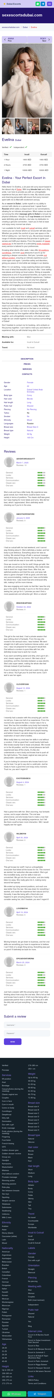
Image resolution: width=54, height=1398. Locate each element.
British (4, 1268)
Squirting (5, 1197)
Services (27, 369)
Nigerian (5, 1309)
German (5, 1282)
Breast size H (33, 1130)
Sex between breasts (10, 1190)
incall (23, 228)
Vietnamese (7, 1339)
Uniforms (5, 1214)
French (5, 1279)
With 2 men (6, 1217)
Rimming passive (9, 1184)
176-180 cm (33, 1065)
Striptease (6, 1204)
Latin (4, 1240)
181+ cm (31, 1069)
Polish (4, 1312)
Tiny (29, 1209)
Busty (30, 1188)
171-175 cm (7, 1383)
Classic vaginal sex (10, 1094)
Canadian (6, 1272)
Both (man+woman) (36, 1300)
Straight (31, 1269)
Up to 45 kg (33, 1077)
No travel (32, 1217)
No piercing (32, 409)
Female (30, 382)
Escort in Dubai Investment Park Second (39, 1341)
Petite (30, 1195)
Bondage (5, 1086)
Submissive (6, 1207)
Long (29, 402)
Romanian (6, 1319)
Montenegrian (8, 1302)
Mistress (5, 1170)
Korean (5, 1295)
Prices (27, 364)
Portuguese (7, 1315)
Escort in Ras (33, 1346)
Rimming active (8, 1180)
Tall (29, 1205)
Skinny (31, 1198)
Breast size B (33, 1110)
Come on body (8, 1108)
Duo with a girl (8, 1125)
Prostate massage (9, 1177)
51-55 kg (31, 1084)
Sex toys (5, 1194)
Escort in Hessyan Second (39, 1368)
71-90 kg (31, 1098)
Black (30, 1158)
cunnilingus (6, 252)
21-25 (4, 1351)
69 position (6, 1079)
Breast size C (32, 427)
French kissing (8, 1143)
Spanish (5, 1326)
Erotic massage (8, 1128)
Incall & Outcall (34, 1243)
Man (30, 1290)
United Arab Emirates (35, 390)
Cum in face (7, 1101)
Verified (5, 1065)
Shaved (30, 406)
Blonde (30, 398)
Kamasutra (6, 1164)
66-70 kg (31, 1094)
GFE (4, 1147)
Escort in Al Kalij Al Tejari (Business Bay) (38, 1357)
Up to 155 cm (7, 1370)
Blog (30, 1326)
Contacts (27, 374)
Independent (33, 1305)
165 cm (30, 437)
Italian (4, 1289)
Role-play (6, 1187)
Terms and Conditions (37, 1383)
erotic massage (43, 243)
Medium (31, 1173)
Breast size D (33, 1117)
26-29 (4, 1355)
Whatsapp (16, 1393)
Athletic (31, 1185)
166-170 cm (7, 1380)
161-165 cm (7, 1377)
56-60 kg (31, 1088)
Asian (4, 1230)
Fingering (6, 1137)
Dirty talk (5, 1118)
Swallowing (6, 1211)
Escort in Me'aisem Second (39, 1371)
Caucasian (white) (9, 1236)
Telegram (41, 1393)
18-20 (4, 1348)
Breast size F (33, 1123)
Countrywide (33, 1221)
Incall (30, 1236)
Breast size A (33, 1106)
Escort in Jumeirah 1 (36, 1352)
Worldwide (32, 1227)
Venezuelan (7, 1336)
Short (30, 1170)
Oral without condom (10, 1174)
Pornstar (5, 1070)
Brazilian (5, 1265)
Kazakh (5, 1292)
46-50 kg (31, 1081)
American (6, 1252)
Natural (30, 430)
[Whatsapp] (38, 4)
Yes (29, 1321)
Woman (31, 1293)
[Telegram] (43, 4)
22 (28, 386)
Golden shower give (10, 1150)
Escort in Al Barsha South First (38, 1336)
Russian (5, 1322)
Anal (4, 1082)
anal (22, 252)
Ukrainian (6, 1332)
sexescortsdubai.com (11, 27)
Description (27, 359)
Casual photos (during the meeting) (12, 1090)
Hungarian (6, 1285)
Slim (30, 1202)
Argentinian (6, 1255)
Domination (6, 1121)
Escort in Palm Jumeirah (38, 1361)
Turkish (5, 1329)
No (28, 416)
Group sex (6, 1157)
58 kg (29, 434)
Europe (31, 1224)
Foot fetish (6, 1140)
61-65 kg (31, 1091)
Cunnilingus (7, 1111)
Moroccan (6, 1305)
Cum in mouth (8, 1104)
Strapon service (8, 1201)
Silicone (31, 1142)
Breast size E (33, 1120)
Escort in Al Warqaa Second (39, 1349)
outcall (32, 228)
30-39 (4, 1358)
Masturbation (7, 1167)
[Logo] (15, 3)
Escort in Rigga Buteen (37, 1364)
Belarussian (7, 1262)
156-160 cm (7, 1373)
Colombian (6, 1275)
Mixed (29, 420)
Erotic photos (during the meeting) (12, 1132)
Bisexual (31, 1272)
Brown (30, 1154)
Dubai (25, 27)
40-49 (4, 1361)
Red (29, 1161)
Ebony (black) (7, 1233)
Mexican (5, 1299)
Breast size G (33, 1127)
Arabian (5, 1226)
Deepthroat (6, 1114)
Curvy (29, 395)
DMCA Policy (33, 1380)
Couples (5, 1098)
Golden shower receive (11, 1154)
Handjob (5, 1160)
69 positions (44, 250)
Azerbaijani (6, 1258)
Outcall (31, 1239)
